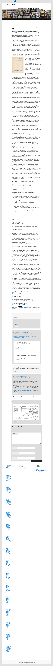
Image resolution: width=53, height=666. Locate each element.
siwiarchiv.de (10, 4)
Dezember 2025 (8, 475)
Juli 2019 (7, 559)
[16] (12, 293)
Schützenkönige (24, 382)
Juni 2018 (7, 573)
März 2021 (7, 537)
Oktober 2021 (8, 529)
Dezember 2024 (8, 488)
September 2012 (8, 648)
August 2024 (8, 492)
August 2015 (8, 610)
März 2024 (7, 498)
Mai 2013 (7, 639)
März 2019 (7, 563)
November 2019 (8, 554)
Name (14, 447)
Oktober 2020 (8, 542)
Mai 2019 (7, 561)
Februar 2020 (8, 551)
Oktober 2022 (8, 516)
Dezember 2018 (8, 566)
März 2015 (7, 615)
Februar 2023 (8, 512)
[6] (23, 41)
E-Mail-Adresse (15, 453)
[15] (40, 129)
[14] (12, 264)
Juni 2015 (7, 612)
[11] (25, 55)
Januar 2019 (7, 565)
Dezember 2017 (8, 579)
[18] (12, 297)
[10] (32, 50)
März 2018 (7, 576)
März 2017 (7, 589)
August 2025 (8, 479)
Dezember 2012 (8, 645)
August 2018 (8, 571)
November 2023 (8, 502)
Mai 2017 (7, 587)
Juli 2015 (7, 611)
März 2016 (7, 602)
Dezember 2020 (8, 540)
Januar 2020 (7, 552)
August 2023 (8, 505)
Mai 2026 (7, 469)
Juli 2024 (7, 493)
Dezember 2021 (8, 527)
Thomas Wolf (21, 352)
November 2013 (8, 633)
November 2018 (8, 567)
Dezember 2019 (8, 553)
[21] (12, 303)
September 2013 (8, 635)
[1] (12, 219)
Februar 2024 (8, 499)
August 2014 (8, 623)
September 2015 (8, 609)
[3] (29, 35)
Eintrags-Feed (22, 467)
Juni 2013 (7, 638)
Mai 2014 (7, 626)
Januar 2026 (7, 474)
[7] (26, 44)
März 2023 (7, 511)
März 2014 (7, 628)
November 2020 (8, 541)
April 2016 (7, 601)
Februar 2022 (8, 525)
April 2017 (7, 588)
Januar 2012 (7, 657)
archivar (24, 29)
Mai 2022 (7, 522)
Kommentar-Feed (23, 468)
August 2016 (8, 597)
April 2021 (7, 536)
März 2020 (7, 550)
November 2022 (8, 515)
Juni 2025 (7, 481)
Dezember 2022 (8, 514)
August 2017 (8, 584)
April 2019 (7, 562)
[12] (27, 70)
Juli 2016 (7, 598)
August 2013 (8, 636)
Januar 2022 (7, 526)
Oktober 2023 (8, 503)
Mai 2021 (7, 535)
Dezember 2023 (8, 501)
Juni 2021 (7, 534)
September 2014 (8, 622)
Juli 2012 (7, 650)
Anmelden (21, 466)
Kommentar (15, 433)
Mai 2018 (7, 574)
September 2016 (8, 596)
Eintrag (22, 377)
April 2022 (7, 523)
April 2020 (7, 549)
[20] (23, 178)
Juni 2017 (7, 586)
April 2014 (7, 627)
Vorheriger (8, 22)
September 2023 (8, 504)
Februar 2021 (8, 538)
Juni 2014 (7, 625)
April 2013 (7, 640)
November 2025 (8, 476)
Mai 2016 (7, 600)
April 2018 (7, 575)
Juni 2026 (7, 468)
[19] (36, 172)
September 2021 (8, 530)
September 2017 (8, 583)
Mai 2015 (7, 613)
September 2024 (8, 491)
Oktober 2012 (8, 647)
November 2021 (8, 528)
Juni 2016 (7, 599)
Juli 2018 (7, 572)
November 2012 (8, 646)
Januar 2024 (7, 500)
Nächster (45, 22)
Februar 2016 (8, 603)
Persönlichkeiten (26, 307)
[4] (16, 36)
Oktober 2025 (8, 477)
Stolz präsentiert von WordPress (30, 662)
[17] (14, 146)
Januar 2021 (7, 539)
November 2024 (8, 489)
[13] (32, 73)
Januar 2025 (7, 487)
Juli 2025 (7, 480)
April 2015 (7, 614)
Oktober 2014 (8, 621)
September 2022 (8, 517)
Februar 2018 (8, 577)
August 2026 (8, 466)
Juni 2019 (7, 560)
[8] (30, 45)
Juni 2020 (7, 547)
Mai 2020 (7, 548)
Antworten (15, 317)
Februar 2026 (8, 473)
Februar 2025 (8, 486)
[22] (33, 181)
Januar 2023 (7, 513)
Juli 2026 (7, 467)
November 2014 (8, 620)
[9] (33, 49)
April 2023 (7, 510)
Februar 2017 (8, 590)
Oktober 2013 (8, 634)
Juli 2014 (7, 624)
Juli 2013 (7, 637)
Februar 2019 (8, 564)
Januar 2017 (7, 591)
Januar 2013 (7, 644)
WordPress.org (22, 469)
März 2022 (7, 524)
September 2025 (8, 478)
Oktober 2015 (8, 608)
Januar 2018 (7, 578)
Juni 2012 (7, 651)
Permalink (14, 308)
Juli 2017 (7, 585)
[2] (12, 223)
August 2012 (8, 649)
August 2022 (8, 518)
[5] (32, 36)
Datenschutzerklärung (21, 662)
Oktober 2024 (8, 490)
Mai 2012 (7, 652)
